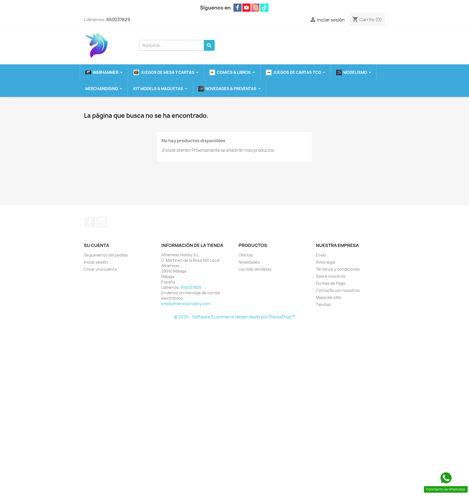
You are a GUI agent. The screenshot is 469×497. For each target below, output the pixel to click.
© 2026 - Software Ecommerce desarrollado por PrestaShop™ (234, 317)
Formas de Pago (331, 283)
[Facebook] (237, 8)
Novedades (249, 262)
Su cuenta (96, 245)
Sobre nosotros (331, 276)
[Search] (209, 45)
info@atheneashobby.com (185, 303)
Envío (321, 255)
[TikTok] (264, 8)
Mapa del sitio (328, 297)
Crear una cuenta (100, 269)
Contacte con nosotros (338, 290)
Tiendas (323, 304)
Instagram (101, 222)
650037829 (118, 20)
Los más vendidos (255, 269)
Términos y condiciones (338, 269)
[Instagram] (255, 8)
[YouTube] (246, 8)
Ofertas (246, 255)
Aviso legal (325, 262)
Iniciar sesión (96, 262)
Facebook (89, 222)
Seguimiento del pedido (106, 255)
